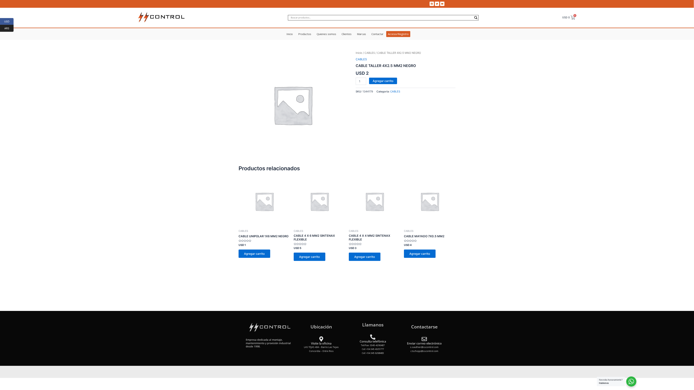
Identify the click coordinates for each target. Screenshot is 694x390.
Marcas (361, 34)
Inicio (289, 34)
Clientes (347, 34)
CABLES (370, 53)
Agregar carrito (383, 81)
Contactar (377, 34)
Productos (304, 34)
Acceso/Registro (398, 34)
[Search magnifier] (475, 17)
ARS (9, 28)
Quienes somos (326, 34)
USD (9, 21)
